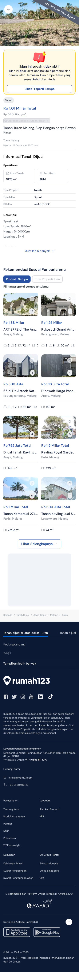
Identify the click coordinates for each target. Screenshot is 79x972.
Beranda (7, 614)
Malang (54, 614)
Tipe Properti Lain (47, 279)
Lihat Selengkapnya (37, 544)
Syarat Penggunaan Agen (18, 878)
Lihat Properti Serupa (40, 89)
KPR (42, 816)
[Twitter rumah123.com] (14, 696)
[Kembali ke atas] (69, 922)
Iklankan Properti (49, 809)
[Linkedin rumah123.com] (40, 696)
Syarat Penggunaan (15, 870)
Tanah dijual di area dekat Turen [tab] (25, 633)
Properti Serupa (17, 279)
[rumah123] (39, 681)
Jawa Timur (39, 614)
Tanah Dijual (22, 614)
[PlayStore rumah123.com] (46, 932)
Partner (7, 823)
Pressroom (9, 838)
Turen (65, 614)
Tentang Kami (11, 809)
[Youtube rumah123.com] (31, 696)
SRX (42, 878)
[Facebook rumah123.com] (5, 696)
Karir (6, 831)
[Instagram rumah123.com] (22, 696)
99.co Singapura (49, 870)
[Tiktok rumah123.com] (50, 696)
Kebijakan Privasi (13, 863)
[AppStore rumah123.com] (16, 932)
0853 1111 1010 (39, 759)
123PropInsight (12, 845)
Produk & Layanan (14, 816)
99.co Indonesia (49, 863)
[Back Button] (8, 9)
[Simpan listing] (32, 298)
